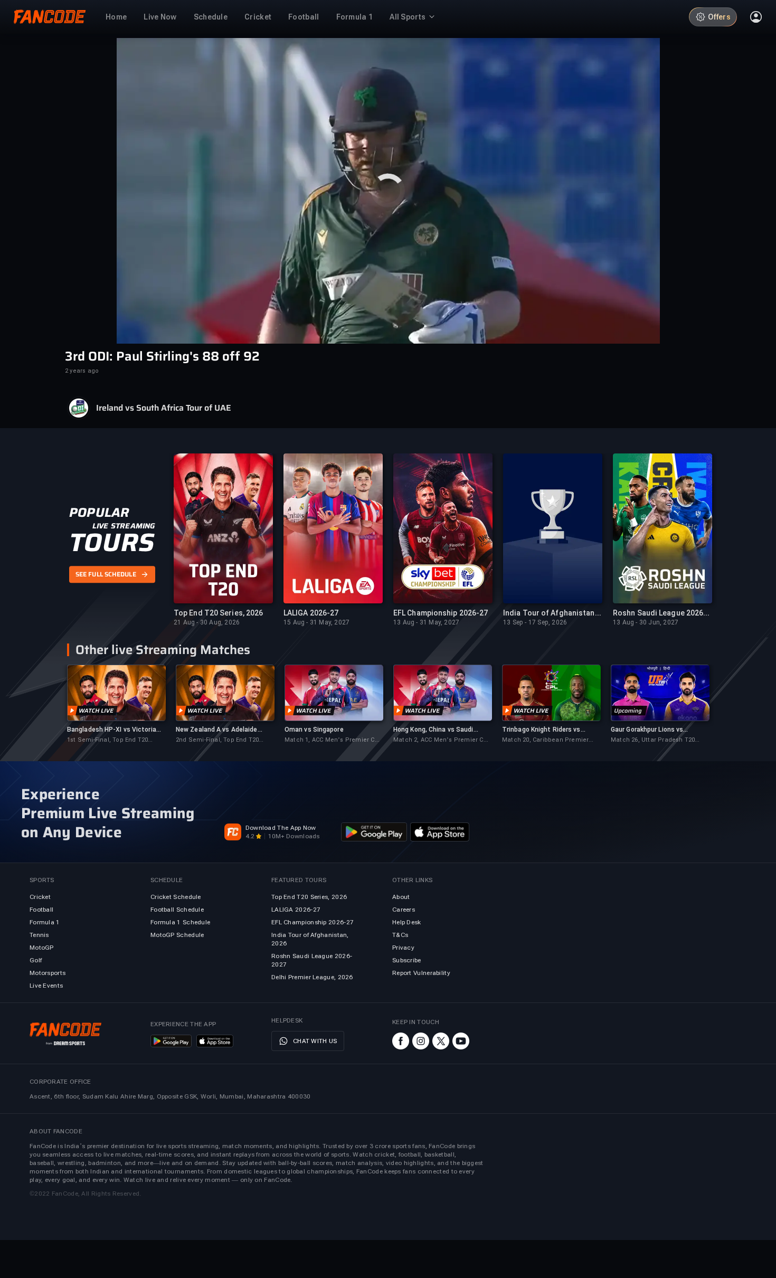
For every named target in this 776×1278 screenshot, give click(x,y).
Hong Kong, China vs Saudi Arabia (433, 730)
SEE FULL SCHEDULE (105, 575)
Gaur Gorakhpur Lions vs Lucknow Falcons (647, 730)
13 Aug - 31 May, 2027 (426, 622)
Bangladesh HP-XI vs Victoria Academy (111, 730)
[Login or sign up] (756, 17)
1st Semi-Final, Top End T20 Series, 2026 (107, 740)
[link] (116, 704)
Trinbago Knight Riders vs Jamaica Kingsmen (541, 730)
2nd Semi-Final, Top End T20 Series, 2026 (217, 740)
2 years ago (82, 370)
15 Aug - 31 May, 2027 (316, 622)
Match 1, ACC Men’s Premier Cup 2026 (333, 740)
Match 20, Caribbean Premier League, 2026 (545, 740)
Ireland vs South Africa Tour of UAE (163, 408)
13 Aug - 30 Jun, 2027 (645, 622)
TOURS (111, 543)
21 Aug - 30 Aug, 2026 (207, 622)
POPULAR (99, 512)
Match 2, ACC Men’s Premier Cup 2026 (442, 740)
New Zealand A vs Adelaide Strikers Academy (217, 730)
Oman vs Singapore (314, 729)
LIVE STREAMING (123, 526)
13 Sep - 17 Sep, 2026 (535, 622)
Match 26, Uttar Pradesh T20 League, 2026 (653, 740)
